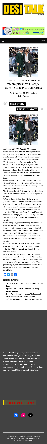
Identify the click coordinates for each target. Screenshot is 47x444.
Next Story (17, 104)
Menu (42, 40)
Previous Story (27, 109)
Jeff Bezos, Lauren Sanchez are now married (24, 299)
